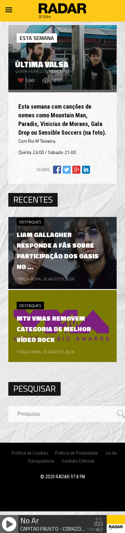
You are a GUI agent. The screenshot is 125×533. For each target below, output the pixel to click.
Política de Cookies (30, 453)
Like (30, 80)
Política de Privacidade (76, 453)
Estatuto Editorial (78, 461)
